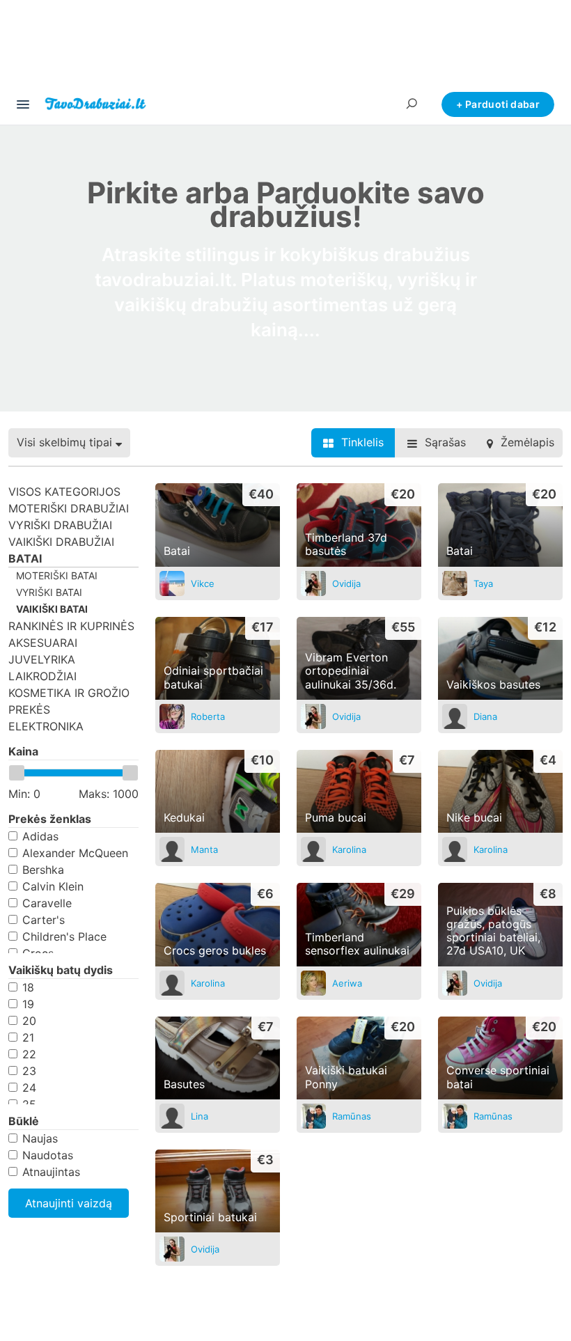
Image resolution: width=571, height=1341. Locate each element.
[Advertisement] (285, 48)
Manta (204, 849)
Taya (483, 583)
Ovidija (346, 583)
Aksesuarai (42, 643)
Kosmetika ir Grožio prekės (69, 701)
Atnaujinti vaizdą (68, 1203)
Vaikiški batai (52, 609)
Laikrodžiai (42, 676)
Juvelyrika (41, 659)
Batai (25, 558)
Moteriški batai (56, 575)
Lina (199, 1116)
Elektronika (46, 726)
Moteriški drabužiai (68, 508)
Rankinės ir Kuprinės (71, 626)
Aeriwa (347, 983)
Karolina (349, 849)
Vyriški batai (49, 592)
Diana (485, 716)
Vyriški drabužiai (60, 525)
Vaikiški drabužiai (61, 542)
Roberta (208, 716)
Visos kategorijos (64, 492)
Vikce (202, 583)
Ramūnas (351, 1116)
